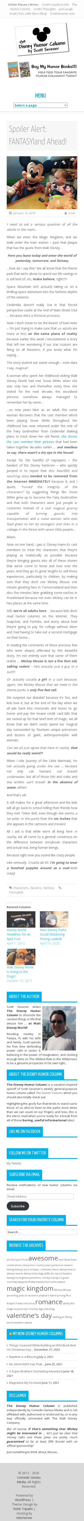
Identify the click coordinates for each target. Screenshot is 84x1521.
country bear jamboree (49, 1265)
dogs (40, 1273)
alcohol (11, 1259)
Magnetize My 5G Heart (25, 1383)
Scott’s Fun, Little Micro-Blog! (28, 13)
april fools (22, 1259)
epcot (58, 1273)
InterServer (24, 1518)
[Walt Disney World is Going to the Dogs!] (21, 957)
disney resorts (15, 1273)
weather (19, 1322)
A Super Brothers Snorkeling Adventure (36, 1371)
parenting (12, 1295)
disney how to (67, 1269)
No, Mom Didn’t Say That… (26, 1364)
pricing (61, 1295)
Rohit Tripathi (23, 1509)
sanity (66, 1303)
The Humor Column (49, 1093)
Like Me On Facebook (25, 1131)
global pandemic (31, 1277)
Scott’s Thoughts (45, 9)
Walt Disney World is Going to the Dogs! (20, 971)
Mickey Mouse (62, 1289)
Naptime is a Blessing (23, 1357)
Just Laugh (66, 9)
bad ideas (64, 1259)
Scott (71, 213)
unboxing (48, 1309)
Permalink (16, 892)
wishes (28, 1322)
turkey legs (36, 1309)
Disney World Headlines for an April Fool (18, 934)
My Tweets (14, 1163)
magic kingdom (30, 1288)
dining (10, 1269)
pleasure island (47, 1295)
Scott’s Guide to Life (55, 4)
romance (48, 1301)
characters (20, 888)
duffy (47, 1273)
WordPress (23, 1500)
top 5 (27, 1309)
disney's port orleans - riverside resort (37, 1269)
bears (74, 1259)
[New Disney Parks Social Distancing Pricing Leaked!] (54, 919)
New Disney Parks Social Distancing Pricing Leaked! (53, 934)
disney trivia (30, 1273)
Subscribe (18, 1206)
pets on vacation (28, 1295)
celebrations (14, 1265)
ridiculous (29, 1303)
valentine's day (29, 1315)
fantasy (48, 888)
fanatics (36, 888)
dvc (52, 1273)
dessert (68, 1265)
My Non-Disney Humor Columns (38, 1334)
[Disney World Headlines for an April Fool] (21, 919)
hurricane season (55, 1281)
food (18, 1277)
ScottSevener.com (62, 13)
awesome (43, 1258)
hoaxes (40, 1281)
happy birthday (26, 1281)
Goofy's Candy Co (52, 1277)
